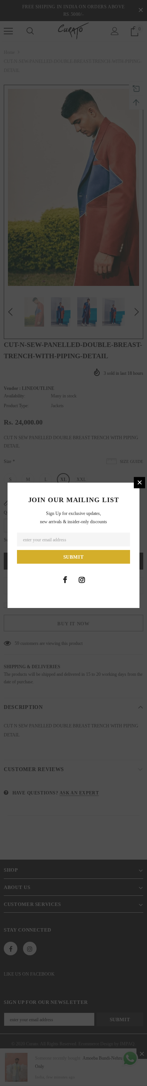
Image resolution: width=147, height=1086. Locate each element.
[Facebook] (64, 579)
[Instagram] (81, 579)
